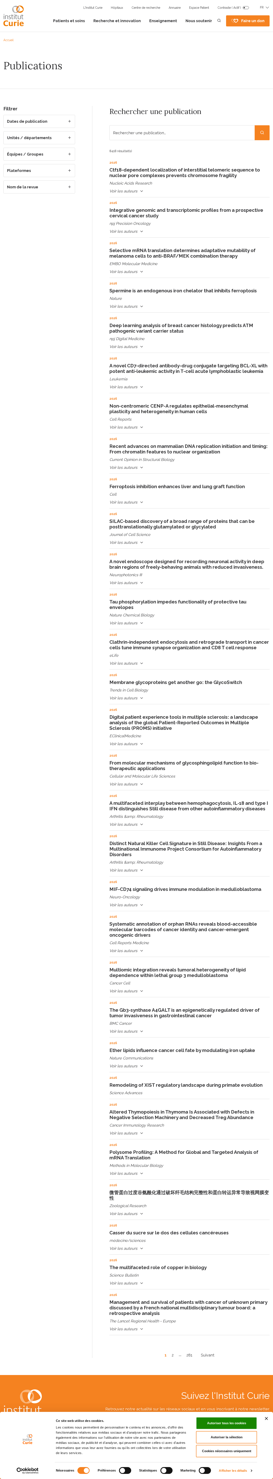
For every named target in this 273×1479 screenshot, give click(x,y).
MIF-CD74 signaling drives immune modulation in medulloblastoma (185, 889)
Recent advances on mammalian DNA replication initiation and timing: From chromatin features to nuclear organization (188, 449)
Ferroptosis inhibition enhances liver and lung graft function (177, 486)
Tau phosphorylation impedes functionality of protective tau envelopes (177, 604)
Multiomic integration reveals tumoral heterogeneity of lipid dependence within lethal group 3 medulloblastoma (177, 972)
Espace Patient (199, 7)
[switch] (125, 1470)
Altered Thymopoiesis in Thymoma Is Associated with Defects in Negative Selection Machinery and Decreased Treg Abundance (181, 1114)
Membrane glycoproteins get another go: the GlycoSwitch (175, 682)
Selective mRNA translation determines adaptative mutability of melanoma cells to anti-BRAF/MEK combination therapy (182, 253)
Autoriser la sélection (227, 1437)
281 (189, 1355)
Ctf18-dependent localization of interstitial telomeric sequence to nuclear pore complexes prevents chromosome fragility (184, 172)
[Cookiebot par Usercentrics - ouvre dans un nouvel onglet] (27, 1470)
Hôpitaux (117, 7)
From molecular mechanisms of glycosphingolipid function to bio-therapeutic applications (183, 765)
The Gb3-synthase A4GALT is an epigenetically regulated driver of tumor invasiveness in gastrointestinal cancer (184, 1012)
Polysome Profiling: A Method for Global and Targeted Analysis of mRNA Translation (183, 1154)
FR (262, 7)
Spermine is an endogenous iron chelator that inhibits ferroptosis (183, 290)
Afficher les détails (233, 1470)
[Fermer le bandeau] (266, 1418)
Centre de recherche (146, 7)
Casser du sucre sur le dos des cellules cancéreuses (169, 1232)
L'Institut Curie (92, 7)
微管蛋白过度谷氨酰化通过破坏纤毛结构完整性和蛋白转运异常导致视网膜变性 (189, 1195)
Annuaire (175, 7)
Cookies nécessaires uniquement (226, 1451)
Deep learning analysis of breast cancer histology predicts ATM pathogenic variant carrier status (181, 328)
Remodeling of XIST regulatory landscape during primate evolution (186, 1085)
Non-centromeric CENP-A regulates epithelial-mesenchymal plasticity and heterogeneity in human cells (178, 408)
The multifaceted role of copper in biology (158, 1267)
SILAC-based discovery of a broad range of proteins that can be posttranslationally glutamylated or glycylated (182, 524)
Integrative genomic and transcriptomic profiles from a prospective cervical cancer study (186, 212)
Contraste (229, 7)
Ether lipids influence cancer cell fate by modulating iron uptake (182, 1050)
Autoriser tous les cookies (226, 1423)
